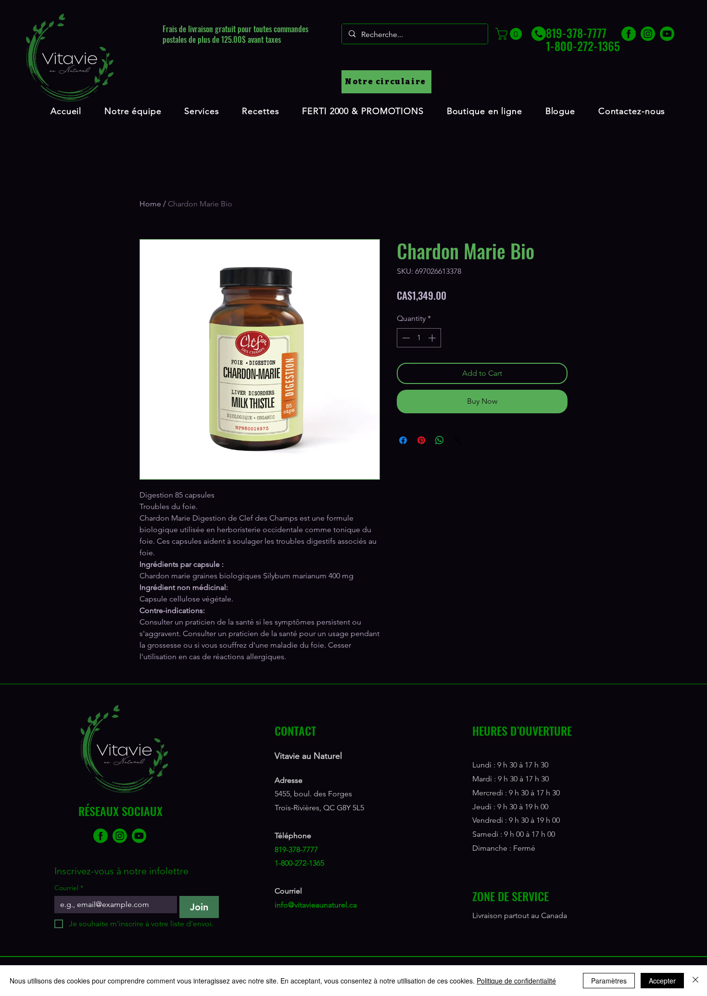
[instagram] (648, 33)
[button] (510, 34)
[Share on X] (458, 440)
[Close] (695, 980)
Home (150, 203)
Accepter (662, 980)
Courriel (68, 888)
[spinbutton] (419, 338)
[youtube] (667, 33)
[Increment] (433, 338)
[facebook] (628, 33)
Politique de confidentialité (516, 980)
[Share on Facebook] (403, 440)
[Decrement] (405, 338)
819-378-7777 (296, 849)
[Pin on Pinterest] (421, 440)
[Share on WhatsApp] (439, 440)
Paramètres (609, 980)
